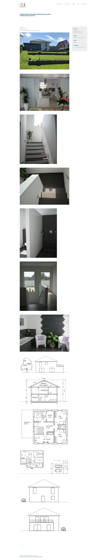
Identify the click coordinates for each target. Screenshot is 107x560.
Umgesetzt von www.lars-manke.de (26, 556)
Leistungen (67, 4)
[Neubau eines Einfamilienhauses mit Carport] (22, 546)
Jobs (78, 4)
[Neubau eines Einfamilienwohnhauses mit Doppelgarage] (85, 546)
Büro (73, 4)
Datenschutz (40, 556)
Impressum (35, 556)
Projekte (59, 4)
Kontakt (83, 4)
